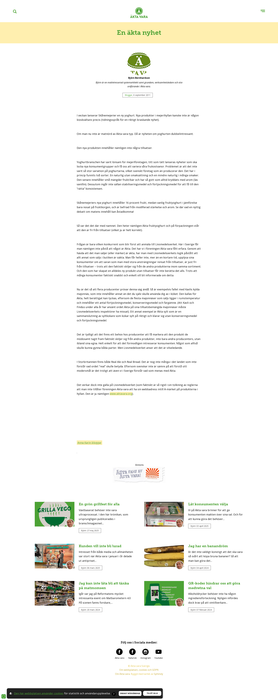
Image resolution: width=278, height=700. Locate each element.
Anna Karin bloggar (89, 442)
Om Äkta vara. (122, 674)
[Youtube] (158, 651)
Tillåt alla (152, 693)
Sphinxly (158, 674)
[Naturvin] (132, 651)
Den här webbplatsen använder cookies (38, 693)
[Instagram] (145, 651)
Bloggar (128, 95)
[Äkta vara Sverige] (139, 13)
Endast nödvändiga (130, 693)
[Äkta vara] (119, 651)
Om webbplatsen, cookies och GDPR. (139, 669)
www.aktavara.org (121, 393)
